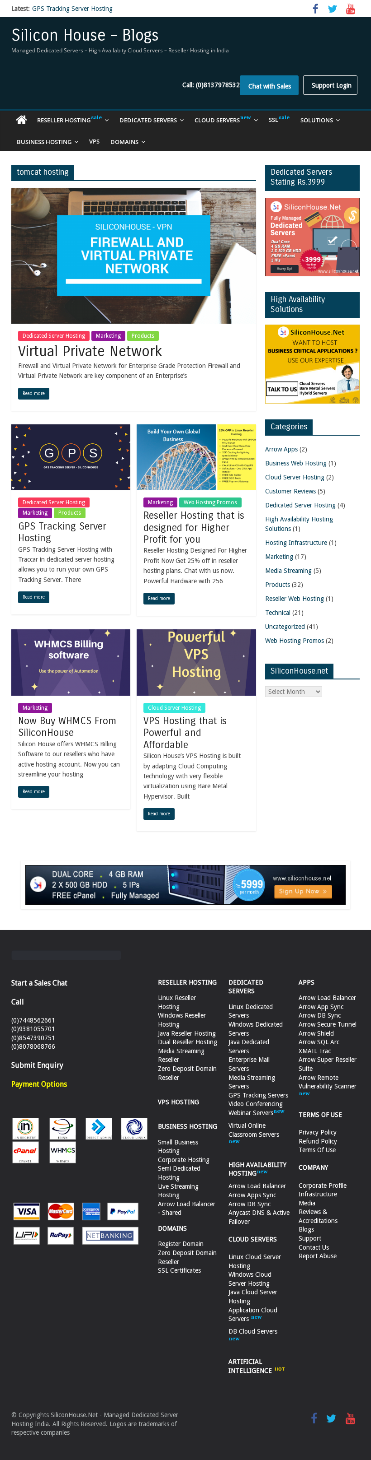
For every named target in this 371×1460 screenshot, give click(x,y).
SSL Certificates (179, 1270)
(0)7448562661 (33, 1020)
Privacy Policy (318, 1132)
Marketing (108, 336)
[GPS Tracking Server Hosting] (70, 429)
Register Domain (181, 1243)
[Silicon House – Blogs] (21, 120)
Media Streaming (288, 570)
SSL (273, 120)
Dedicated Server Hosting (54, 336)
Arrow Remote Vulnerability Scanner (328, 1082)
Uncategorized (285, 626)
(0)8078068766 (33, 1046)
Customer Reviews (290, 491)
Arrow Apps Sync (252, 1195)
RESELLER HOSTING (187, 982)
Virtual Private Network (90, 351)
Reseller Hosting (63, 120)
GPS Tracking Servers (258, 1095)
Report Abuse (318, 1256)
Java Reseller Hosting (187, 1033)
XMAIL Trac (315, 1051)
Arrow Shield (316, 1033)
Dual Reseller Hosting (187, 1042)
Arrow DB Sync (249, 1204)
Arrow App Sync (321, 1006)
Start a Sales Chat (39, 983)
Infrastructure (318, 1194)
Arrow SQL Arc (319, 1042)
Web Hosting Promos (210, 502)
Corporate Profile (323, 1185)
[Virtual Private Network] (133, 192)
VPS (94, 141)
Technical (277, 612)
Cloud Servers (217, 120)
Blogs (306, 1229)
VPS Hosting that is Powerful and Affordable (185, 733)
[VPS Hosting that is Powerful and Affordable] (196, 634)
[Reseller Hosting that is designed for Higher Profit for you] (196, 429)
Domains (124, 142)
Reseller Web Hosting (294, 598)
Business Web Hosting (296, 463)
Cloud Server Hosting (174, 708)
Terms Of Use (317, 1149)
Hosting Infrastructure (296, 542)
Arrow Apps (281, 449)
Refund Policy (318, 1141)
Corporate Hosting (183, 1159)
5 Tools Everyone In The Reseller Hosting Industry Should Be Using (126, 10)
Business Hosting (44, 142)
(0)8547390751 (33, 1038)
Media (307, 1203)
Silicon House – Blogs (85, 35)
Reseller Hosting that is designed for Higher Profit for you (193, 527)
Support (310, 1238)
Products (143, 336)
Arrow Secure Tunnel (328, 1024)
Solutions (316, 120)
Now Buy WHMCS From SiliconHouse (67, 727)
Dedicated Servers (148, 120)
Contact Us (314, 1247)
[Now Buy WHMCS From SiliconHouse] (70, 634)
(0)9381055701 (33, 1028)
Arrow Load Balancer (257, 1186)
